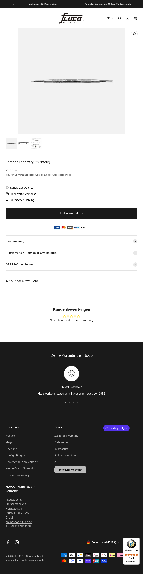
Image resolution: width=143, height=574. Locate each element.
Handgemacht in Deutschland (40, 4)
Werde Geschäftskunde (20, 468)
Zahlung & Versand (66, 435)
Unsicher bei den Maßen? (22, 462)
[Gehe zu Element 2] (23, 144)
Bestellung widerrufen (70, 469)
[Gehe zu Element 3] (36, 144)
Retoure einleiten (65, 455)
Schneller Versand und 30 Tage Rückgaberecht (106, 4)
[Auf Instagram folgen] (16, 542)
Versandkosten (26, 174)
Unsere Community (17, 475)
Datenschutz (62, 442)
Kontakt (10, 435)
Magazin (11, 442)
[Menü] (137, 540)
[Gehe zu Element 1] (11, 144)
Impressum (61, 448)
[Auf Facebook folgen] (8, 542)
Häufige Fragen (15, 455)
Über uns (11, 448)
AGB (57, 462)
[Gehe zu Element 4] (77, 402)
